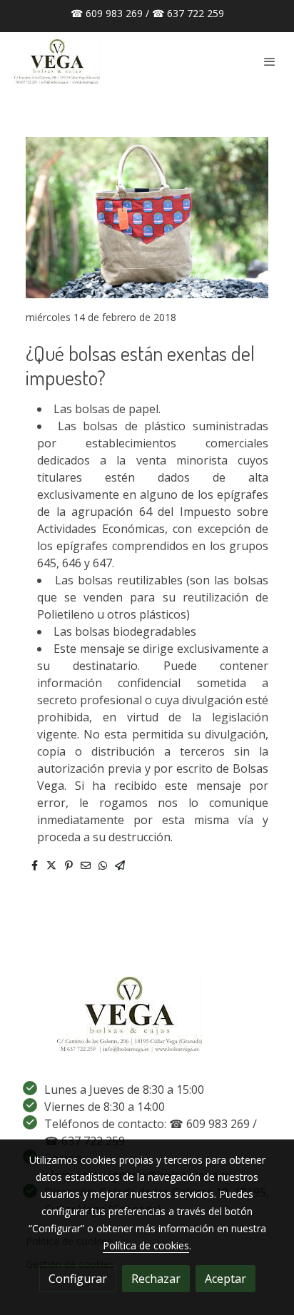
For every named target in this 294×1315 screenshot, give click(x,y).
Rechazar (156, 1278)
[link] (57, 61)
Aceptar (225, 1278)
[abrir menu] (270, 61)
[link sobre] (147, 1023)
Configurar (78, 1278)
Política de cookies (146, 1245)
